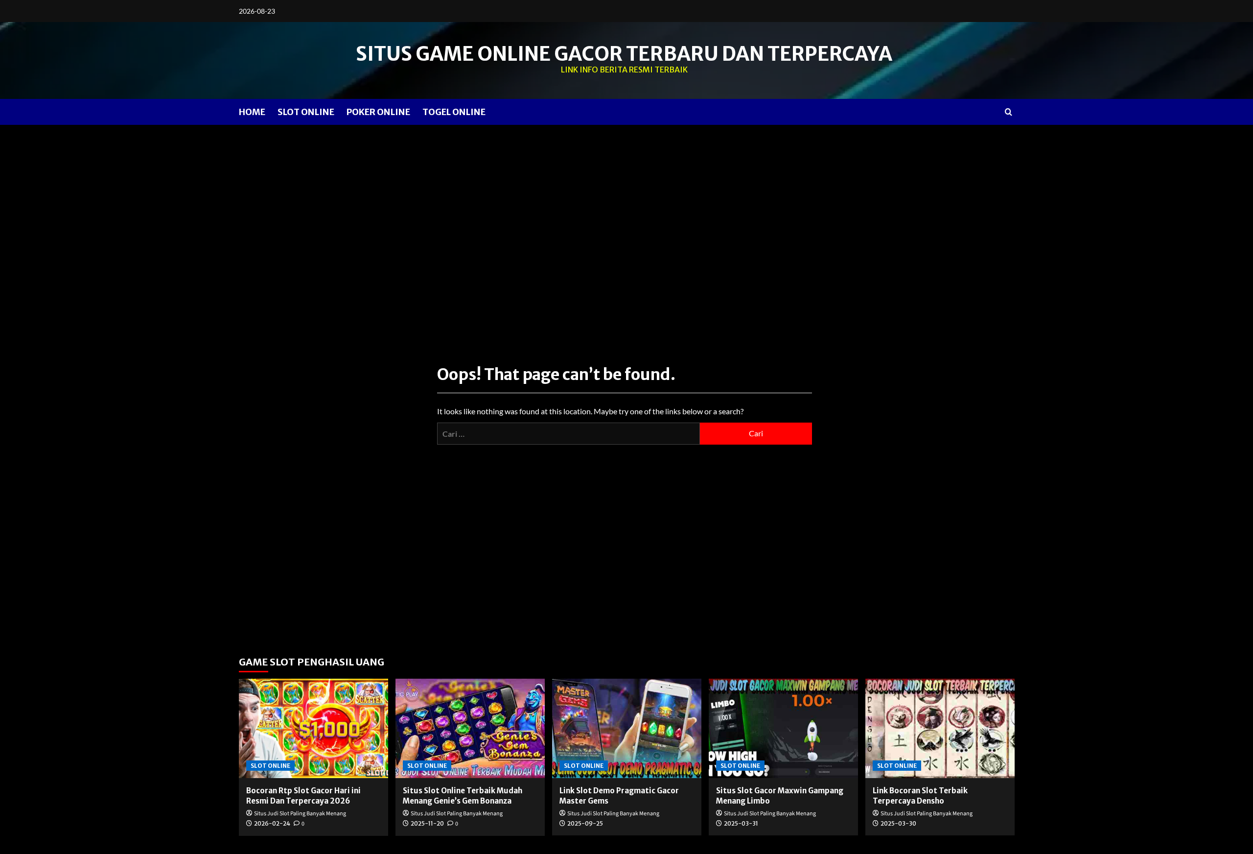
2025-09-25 (585, 823)
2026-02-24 (272, 823)
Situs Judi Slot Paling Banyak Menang (300, 813)
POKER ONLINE (378, 112)
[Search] (1008, 111)
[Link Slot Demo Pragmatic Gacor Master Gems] (626, 728)
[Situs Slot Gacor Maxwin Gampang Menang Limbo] (783, 728)
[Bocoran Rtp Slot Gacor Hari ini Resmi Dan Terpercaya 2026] (313, 728)
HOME (252, 112)
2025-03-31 (741, 823)
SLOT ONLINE (306, 112)
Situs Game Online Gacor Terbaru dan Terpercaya (624, 54)
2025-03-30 (898, 823)
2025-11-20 (427, 823)
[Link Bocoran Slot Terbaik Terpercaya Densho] (940, 728)
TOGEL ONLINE (454, 112)
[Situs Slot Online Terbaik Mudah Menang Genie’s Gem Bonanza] (470, 728)
